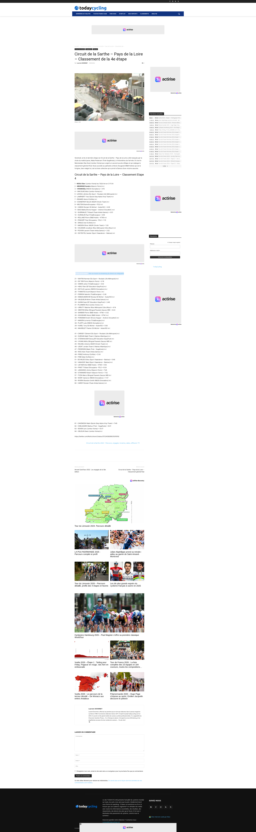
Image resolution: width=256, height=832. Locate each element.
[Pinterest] (86, 68)
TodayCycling (157, 267)
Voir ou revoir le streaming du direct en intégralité (106, 273)
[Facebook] (170, 1)
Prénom (152, 244)
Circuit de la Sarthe (85, 46)
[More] (100, 68)
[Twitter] (178, 1)
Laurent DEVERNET (82, 63)
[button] (179, 13)
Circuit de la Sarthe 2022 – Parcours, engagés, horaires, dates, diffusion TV (113, 443)
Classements (89, 49)
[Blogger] (151, 807)
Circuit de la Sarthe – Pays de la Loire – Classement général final (131, 471)
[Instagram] (173, 1)
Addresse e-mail (155, 250)
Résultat (95, 49)
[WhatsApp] (90, 68)
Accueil (77, 46)
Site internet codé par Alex (160, 817)
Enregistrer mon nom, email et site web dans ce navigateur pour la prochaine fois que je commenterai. (110, 771)
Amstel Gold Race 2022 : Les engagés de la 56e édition (90, 471)
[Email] (95, 68)
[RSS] (175, 1)
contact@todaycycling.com (111, 822)
